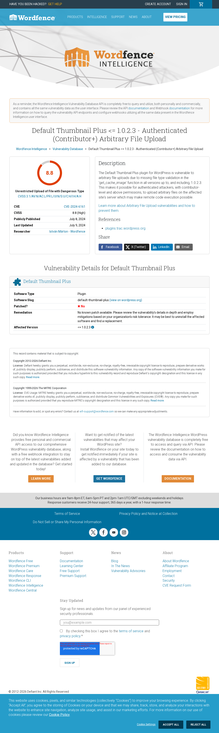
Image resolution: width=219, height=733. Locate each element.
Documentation (71, 561)
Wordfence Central (23, 590)
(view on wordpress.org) (126, 300)
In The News (120, 566)
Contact (169, 576)
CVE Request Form (177, 585)
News (133, 17)
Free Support (70, 571)
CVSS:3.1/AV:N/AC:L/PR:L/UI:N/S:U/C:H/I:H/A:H (49, 196)
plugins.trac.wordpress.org (125, 228)
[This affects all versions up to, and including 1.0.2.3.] (92, 327)
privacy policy (70, 636)
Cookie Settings (146, 724)
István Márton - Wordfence (67, 231)
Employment (172, 571)
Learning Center (71, 566)
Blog (114, 561)
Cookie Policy (59, 715)
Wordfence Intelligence (26, 585)
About (147, 17)
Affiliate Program (175, 566)
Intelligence (97, 17)
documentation (138, 108)
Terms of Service (67, 514)
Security (169, 580)
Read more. (33, 377)
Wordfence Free (21, 561)
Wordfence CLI (20, 580)
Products (75, 17)
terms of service (131, 631)
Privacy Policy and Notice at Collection (148, 514)
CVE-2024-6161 (74, 206)
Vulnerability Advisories (128, 571)
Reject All (198, 724)
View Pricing (175, 17)
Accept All (171, 724)
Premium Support (73, 576)
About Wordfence (176, 561)
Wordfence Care (21, 571)
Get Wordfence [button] (109, 479)
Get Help (55, 4)
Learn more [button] (41, 479)
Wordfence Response (25, 576)
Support (118, 17)
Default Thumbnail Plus (47, 281)
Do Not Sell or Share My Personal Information (67, 522)
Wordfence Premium (24, 566)
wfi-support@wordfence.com (97, 411)
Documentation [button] (177, 479)
